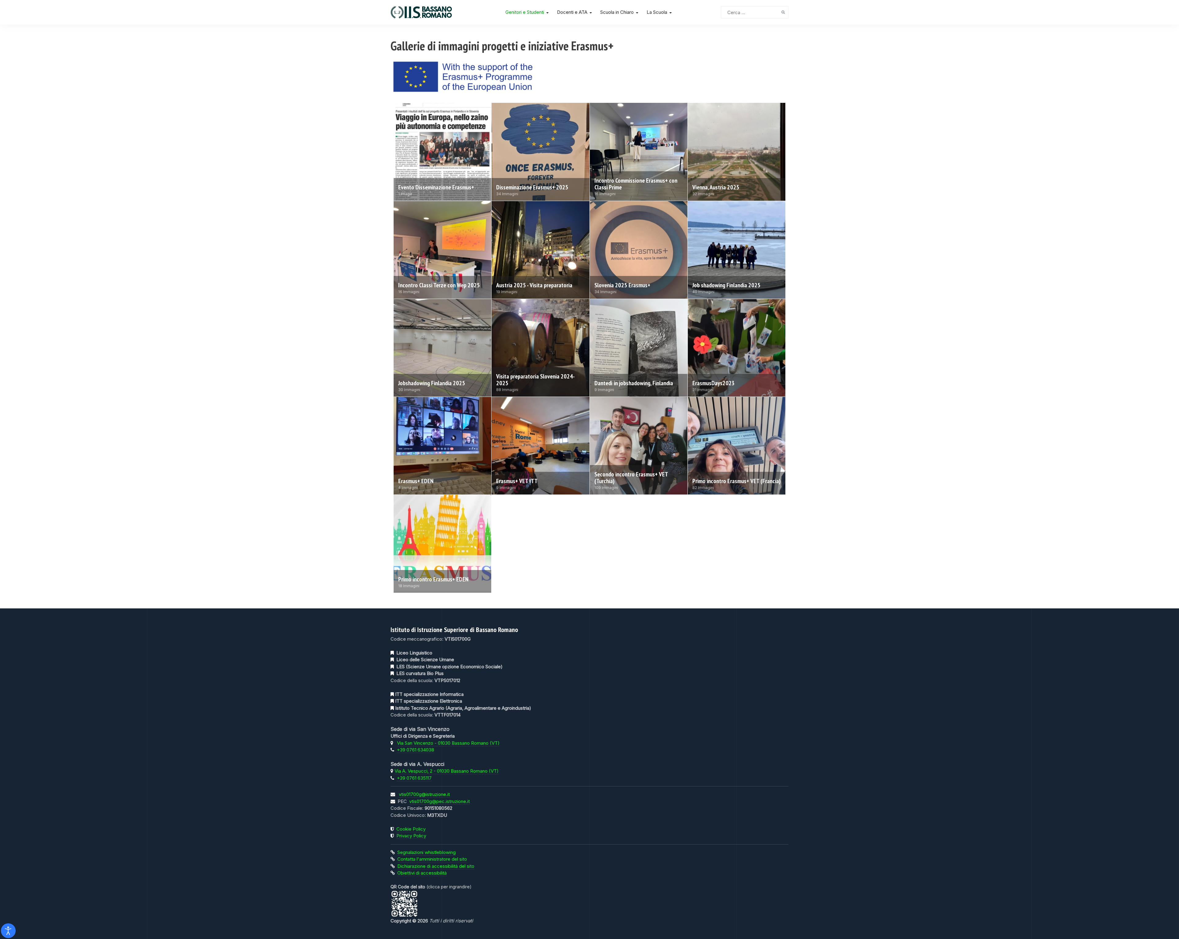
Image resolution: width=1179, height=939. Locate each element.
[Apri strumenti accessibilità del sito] (8, 930)
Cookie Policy (411, 829)
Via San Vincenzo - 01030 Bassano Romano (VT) (448, 743)
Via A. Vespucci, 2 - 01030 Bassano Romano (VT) (447, 771)
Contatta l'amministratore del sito (432, 859)
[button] (528, 12)
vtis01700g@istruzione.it (424, 794)
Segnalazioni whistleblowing (426, 852)
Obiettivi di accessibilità (422, 873)
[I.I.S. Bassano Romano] (437, 12)
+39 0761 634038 (415, 750)
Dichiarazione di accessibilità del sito (435, 866)
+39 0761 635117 (414, 778)
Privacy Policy (411, 836)
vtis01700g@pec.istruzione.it (439, 801)
